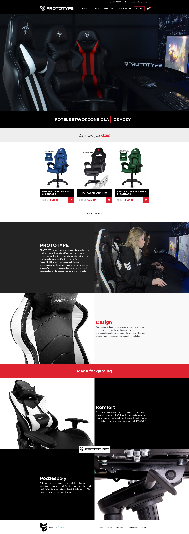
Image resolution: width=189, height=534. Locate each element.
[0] (148, 8)
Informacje (124, 8)
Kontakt (108, 8)
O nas (96, 8)
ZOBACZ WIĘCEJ (94, 213)
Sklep (139, 8)
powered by (57, 527)
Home (85, 8)
